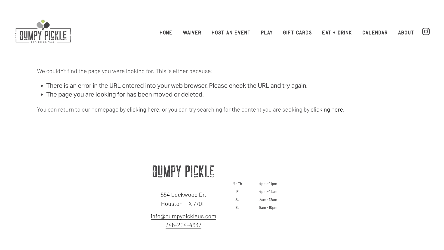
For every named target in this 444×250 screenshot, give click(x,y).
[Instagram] (426, 31)
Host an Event (231, 32)
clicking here (143, 109)
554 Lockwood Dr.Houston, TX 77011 (183, 199)
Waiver (192, 32)
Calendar (375, 32)
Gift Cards (297, 32)
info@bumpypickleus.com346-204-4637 (183, 220)
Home (166, 32)
